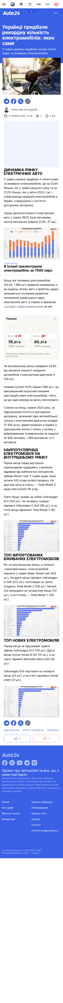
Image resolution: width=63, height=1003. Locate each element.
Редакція (35, 819)
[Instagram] (34, 763)
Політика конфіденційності (44, 830)
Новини (5, 802)
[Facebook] (4, 763)
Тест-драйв (7, 808)
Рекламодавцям (39, 808)
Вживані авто (8, 819)
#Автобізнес (12, 730)
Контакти (36, 825)
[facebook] (13, 101)
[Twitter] (12, 763)
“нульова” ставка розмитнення (23, 306)
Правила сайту (38, 813)
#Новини (53, 730)
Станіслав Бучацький (24, 110)
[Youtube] (19, 763)
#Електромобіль (33, 730)
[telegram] (6, 101)
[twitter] (20, 101)
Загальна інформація (41, 802)
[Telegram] (27, 763)
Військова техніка (11, 813)
